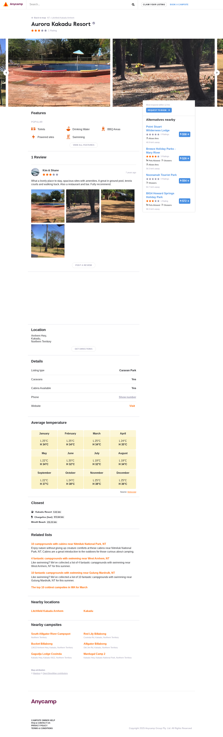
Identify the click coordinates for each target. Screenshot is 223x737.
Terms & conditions (42, 728)
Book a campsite (179, 4)
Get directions (83, 349)
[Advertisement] (83, 298)
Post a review (83, 265)
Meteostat (131, 492)
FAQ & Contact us (40, 723)
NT (48, 18)
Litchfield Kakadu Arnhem (63, 18)
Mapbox (36, 673)
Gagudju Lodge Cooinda (46, 654)
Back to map (40, 18)
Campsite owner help (43, 720)
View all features (84, 145)
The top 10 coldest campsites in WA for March (59, 587)
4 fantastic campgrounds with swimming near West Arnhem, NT (70, 558)
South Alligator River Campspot (50, 633)
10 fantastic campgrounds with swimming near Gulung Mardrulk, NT (73, 572)
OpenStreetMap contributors (55, 673)
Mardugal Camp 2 (94, 654)
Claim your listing (154, 4)
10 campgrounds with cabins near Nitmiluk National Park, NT (68, 544)
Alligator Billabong (95, 643)
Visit (132, 406)
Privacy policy (39, 725)
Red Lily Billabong (95, 633)
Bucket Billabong (42, 643)
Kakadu (88, 611)
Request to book (157, 110)
